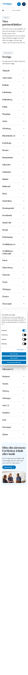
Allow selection (14, 358)
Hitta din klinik (8, 467)
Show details (20, 349)
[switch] (24, 335)
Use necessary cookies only (14, 362)
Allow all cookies (14, 353)
